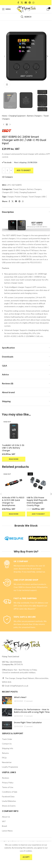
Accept (26, 857)
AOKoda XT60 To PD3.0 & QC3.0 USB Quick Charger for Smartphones (13, 501)
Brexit (4, 826)
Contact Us (7, 743)
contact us (40, 572)
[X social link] (22, 3)
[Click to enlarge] (7, 84)
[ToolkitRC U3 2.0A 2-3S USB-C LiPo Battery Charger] (13, 431)
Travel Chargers (19, 189)
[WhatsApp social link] (33, 3)
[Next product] (10, 124)
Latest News (7, 831)
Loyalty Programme (10, 767)
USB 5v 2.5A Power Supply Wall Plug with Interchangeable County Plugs (37, 501)
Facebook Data (8, 796)
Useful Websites (9, 801)
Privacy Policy (7, 782)
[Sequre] (14, 538)
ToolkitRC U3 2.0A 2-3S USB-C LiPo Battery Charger (13, 448)
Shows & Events (9, 806)
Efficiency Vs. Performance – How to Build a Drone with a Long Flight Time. (32, 711)
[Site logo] (26, 9)
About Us (6, 817)
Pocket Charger (21, 196)
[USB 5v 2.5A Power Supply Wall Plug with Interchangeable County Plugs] (38, 483)
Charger (10, 196)
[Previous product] (3, 124)
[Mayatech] (38, 538)
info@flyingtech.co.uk (19, 686)
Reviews (5, 778)
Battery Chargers (34, 116)
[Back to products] (6, 124)
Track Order (7, 739)
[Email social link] (26, 3)
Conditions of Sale (9, 792)
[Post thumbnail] (7, 700)
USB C (44, 196)
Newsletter (7, 762)
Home (4, 116)
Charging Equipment (17, 116)
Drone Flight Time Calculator (28, 722)
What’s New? (20, 697)
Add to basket (24, 170)
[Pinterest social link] (30, 3)
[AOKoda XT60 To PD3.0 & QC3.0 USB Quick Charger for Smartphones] (13, 483)
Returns (5, 753)
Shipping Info (7, 748)
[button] (4, 56)
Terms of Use (7, 787)
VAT (4, 821)
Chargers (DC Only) (10, 192)
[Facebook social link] (18, 3)
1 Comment (28, 701)
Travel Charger (34, 196)
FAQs (4, 757)
